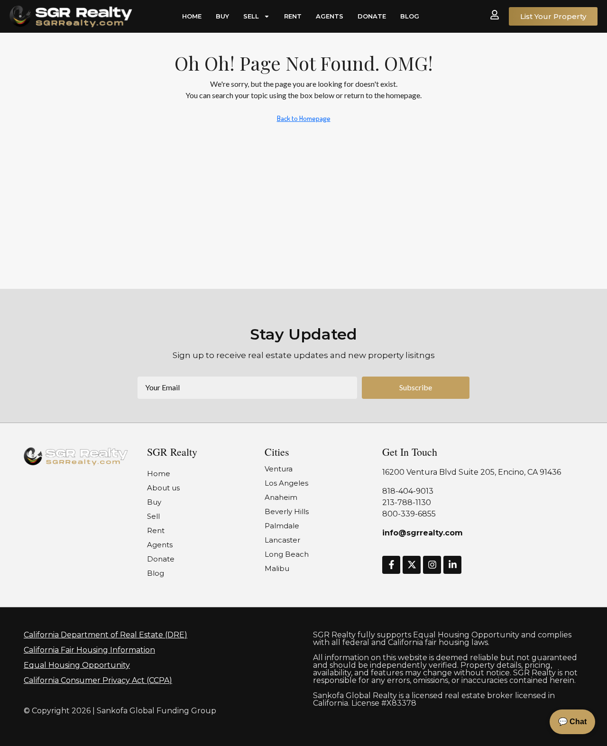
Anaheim (281, 497)
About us (163, 487)
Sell (251, 16)
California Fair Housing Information (89, 649)
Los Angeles (286, 483)
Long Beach (287, 554)
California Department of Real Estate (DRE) (105, 634)
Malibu (277, 568)
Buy (222, 16)
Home (192, 16)
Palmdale (282, 525)
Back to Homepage (304, 118)
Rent (293, 16)
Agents (329, 16)
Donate (372, 16)
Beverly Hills (287, 511)
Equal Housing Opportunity (77, 665)
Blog (409, 16)
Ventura (279, 468)
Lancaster (282, 539)
